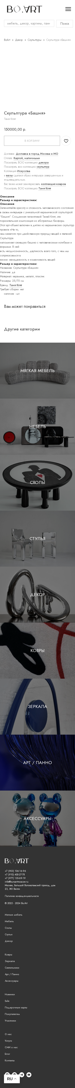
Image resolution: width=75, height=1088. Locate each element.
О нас (8, 1034)
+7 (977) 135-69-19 (15, 878)
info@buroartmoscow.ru (16, 882)
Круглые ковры (6, 193)
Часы (3, 166)
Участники (10, 1021)
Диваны (5, 33)
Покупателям (12, 1014)
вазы (9, 175)
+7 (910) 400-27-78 (15, 874)
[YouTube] (28, 1076)
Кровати (6, 37)
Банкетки (6, 48)
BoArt (7, 40)
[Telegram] (21, 1076)
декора (43, 162)
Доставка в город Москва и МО (37, 154)
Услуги (8, 1041)
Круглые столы (6, 107)
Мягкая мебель (37, 370)
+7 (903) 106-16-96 (15, 871)
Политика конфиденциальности (22, 896)
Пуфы (4, 44)
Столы (37, 482)
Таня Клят (44, 188)
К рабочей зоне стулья (5, 132)
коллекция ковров (53, 184)
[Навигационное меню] (68, 9)
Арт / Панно (37, 762)
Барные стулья (5, 142)
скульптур (43, 167)
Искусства (23, 171)
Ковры (37, 650)
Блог (7, 1054)
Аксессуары (37, 818)
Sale (7, 1001)
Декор (19, 40)
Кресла (5, 40)
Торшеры (6, 263)
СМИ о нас (11, 1047)
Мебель (37, 426)
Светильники (12, 968)
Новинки (10, 994)
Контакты (10, 1060)
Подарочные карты (16, 1007)
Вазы (3, 155)
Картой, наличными (27, 158)
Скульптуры (34, 40)
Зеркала (37, 706)
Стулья (37, 538)
